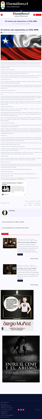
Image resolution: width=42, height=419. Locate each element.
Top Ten (9, 32)
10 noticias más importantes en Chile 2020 (22, 23)
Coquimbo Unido (32, 201)
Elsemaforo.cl (38, 203)
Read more (20, 254)
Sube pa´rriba (38, 409)
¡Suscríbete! (38, 14)
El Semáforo (5, 32)
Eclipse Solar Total (31, 203)
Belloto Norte (27, 239)
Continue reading (34, 258)
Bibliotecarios (32, 239)
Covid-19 (39, 201)
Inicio (13, 23)
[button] (19, 359)
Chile (26, 201)
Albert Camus (27, 265)
